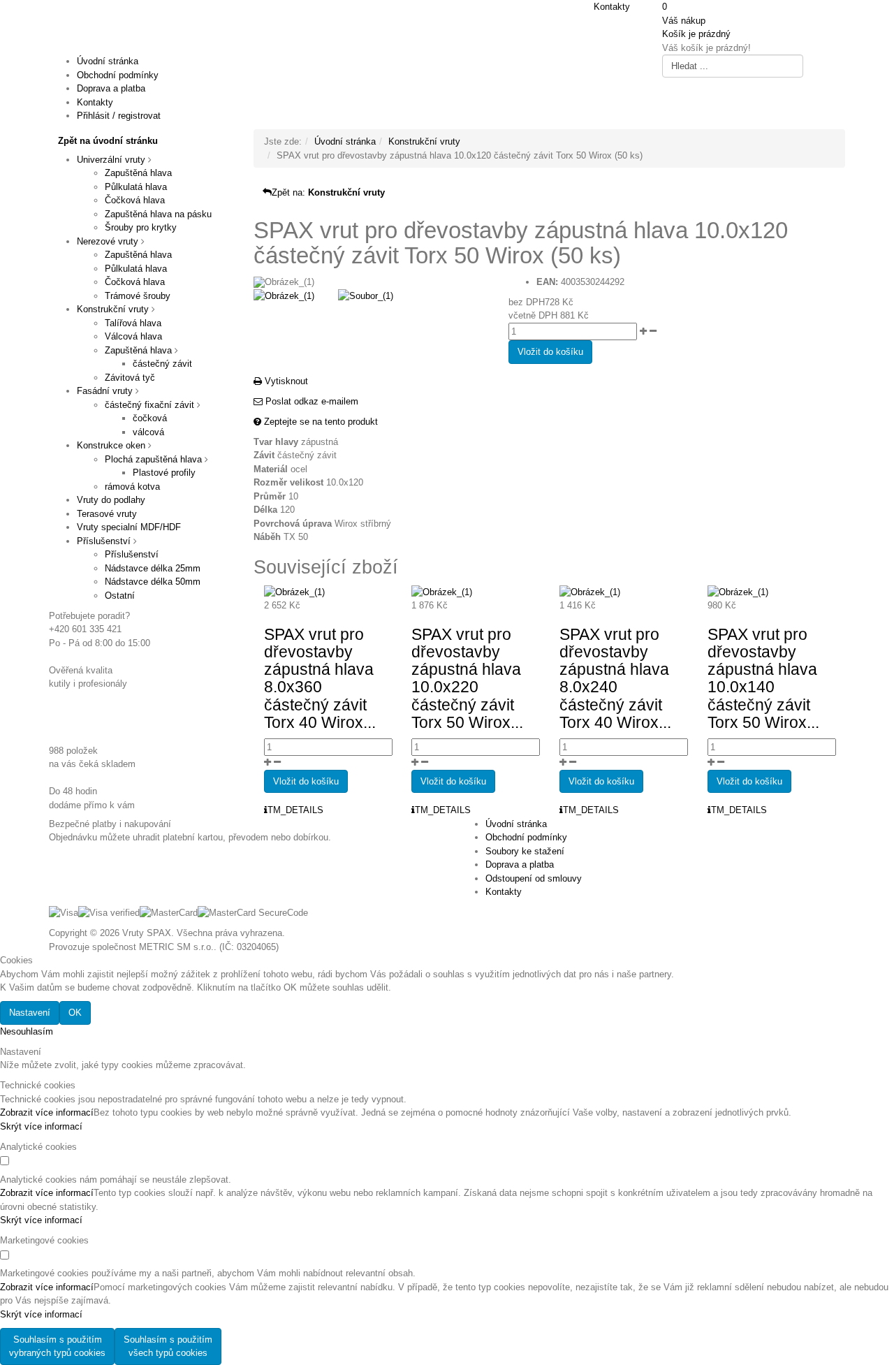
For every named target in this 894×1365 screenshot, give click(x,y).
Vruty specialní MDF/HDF (129, 527)
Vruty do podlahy (111, 500)
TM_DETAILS (295, 810)
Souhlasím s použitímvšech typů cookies (168, 1346)
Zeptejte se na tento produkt (319, 421)
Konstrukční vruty (113, 309)
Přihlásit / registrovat (119, 115)
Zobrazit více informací (47, 1112)
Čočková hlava (135, 200)
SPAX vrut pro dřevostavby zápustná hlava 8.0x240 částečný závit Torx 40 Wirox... (615, 678)
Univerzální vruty (111, 159)
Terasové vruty (107, 514)
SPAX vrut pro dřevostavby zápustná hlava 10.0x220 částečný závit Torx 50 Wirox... (467, 678)
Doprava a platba (111, 88)
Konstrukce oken (111, 445)
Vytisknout (285, 381)
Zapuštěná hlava (138, 173)
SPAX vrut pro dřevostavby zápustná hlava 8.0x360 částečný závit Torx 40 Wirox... (320, 678)
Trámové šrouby (137, 296)
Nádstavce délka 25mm (152, 568)
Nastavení (29, 1012)
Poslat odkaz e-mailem (310, 401)
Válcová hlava (133, 336)
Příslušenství (104, 541)
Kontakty (612, 6)
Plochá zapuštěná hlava (153, 459)
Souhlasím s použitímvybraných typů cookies (57, 1346)
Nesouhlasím (26, 1031)
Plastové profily (164, 472)
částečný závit (162, 363)
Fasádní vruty (105, 391)
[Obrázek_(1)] (284, 295)
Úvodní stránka (107, 61)
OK (75, 1012)
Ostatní (120, 595)
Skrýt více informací (41, 1126)
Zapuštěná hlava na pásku (158, 214)
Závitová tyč (130, 377)
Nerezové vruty (107, 241)
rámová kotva (132, 486)
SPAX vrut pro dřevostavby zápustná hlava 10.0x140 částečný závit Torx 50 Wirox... (763, 678)
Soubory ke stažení (524, 851)
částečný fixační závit (149, 405)
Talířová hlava (133, 323)
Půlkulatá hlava (136, 187)
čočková (150, 418)
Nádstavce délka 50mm (152, 581)
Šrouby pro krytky (141, 227)
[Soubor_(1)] (365, 295)
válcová (148, 432)
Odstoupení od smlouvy (533, 878)
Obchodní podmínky (118, 75)
